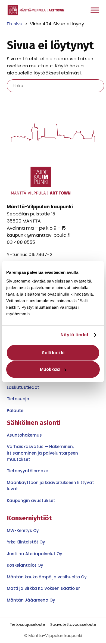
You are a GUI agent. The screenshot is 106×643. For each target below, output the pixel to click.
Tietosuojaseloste (27, 624)
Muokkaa (50, 369)
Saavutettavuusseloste (73, 624)
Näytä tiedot (75, 335)
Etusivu (14, 23)
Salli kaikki (53, 353)
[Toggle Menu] (95, 10)
